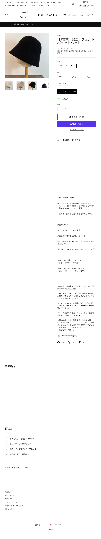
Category (24, 17)
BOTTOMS (51, 2)
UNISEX (40, 5)
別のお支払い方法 (77, 130)
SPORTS (48, 5)
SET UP (59, 2)
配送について (62, 53)
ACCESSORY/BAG (11, 5)
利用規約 (8, 492)
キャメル (62, 83)
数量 (59, 104)
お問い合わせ (9, 509)
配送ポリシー (9, 499)
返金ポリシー (9, 495)
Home (59, 35)
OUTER (32, 5)
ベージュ (86, 77)
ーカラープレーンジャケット (68, 271)
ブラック (62, 77)
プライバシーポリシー (12, 502)
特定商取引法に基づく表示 (14, 506)
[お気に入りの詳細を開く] (93, 14)
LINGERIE (23, 5)
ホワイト (74, 77)
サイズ (60, 61)
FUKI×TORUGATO (21, 2)
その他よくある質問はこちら (16, 467)
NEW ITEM (9, 2)
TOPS (43, 2)
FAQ (64, 15)
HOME (25, 12)
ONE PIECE (34, 2)
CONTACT (72, 15)
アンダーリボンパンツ (66, 263)
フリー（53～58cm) (67, 66)
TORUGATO (47, 15)
